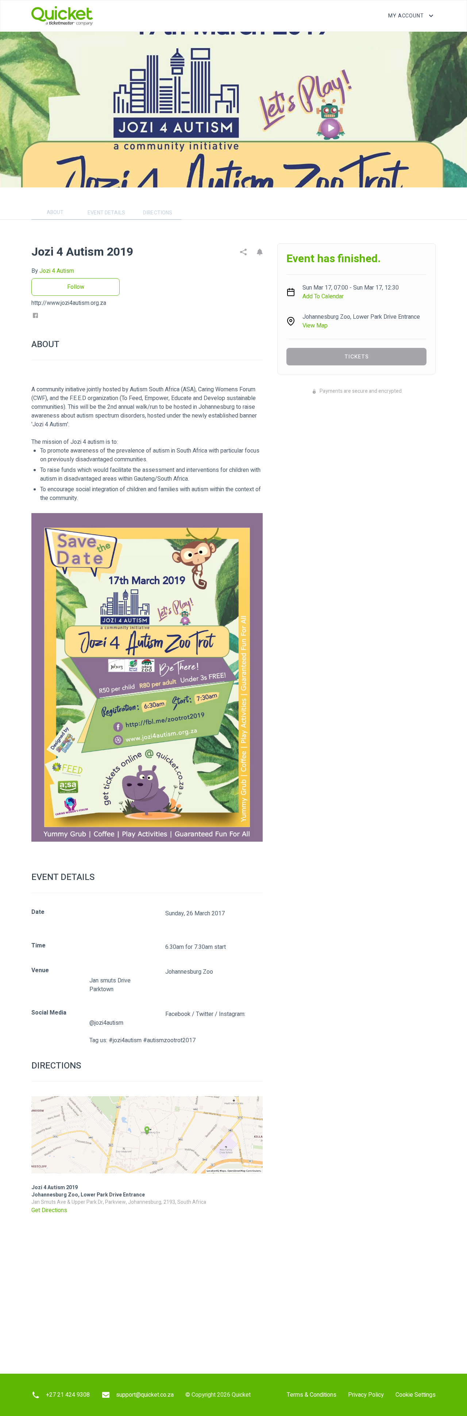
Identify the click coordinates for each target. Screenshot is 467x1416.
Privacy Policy (366, 1394)
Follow (75, 287)
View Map (315, 325)
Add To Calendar (323, 296)
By (52, 271)
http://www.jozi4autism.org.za (68, 303)
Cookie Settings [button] (415, 1394)
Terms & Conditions (311, 1394)
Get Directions (49, 1210)
